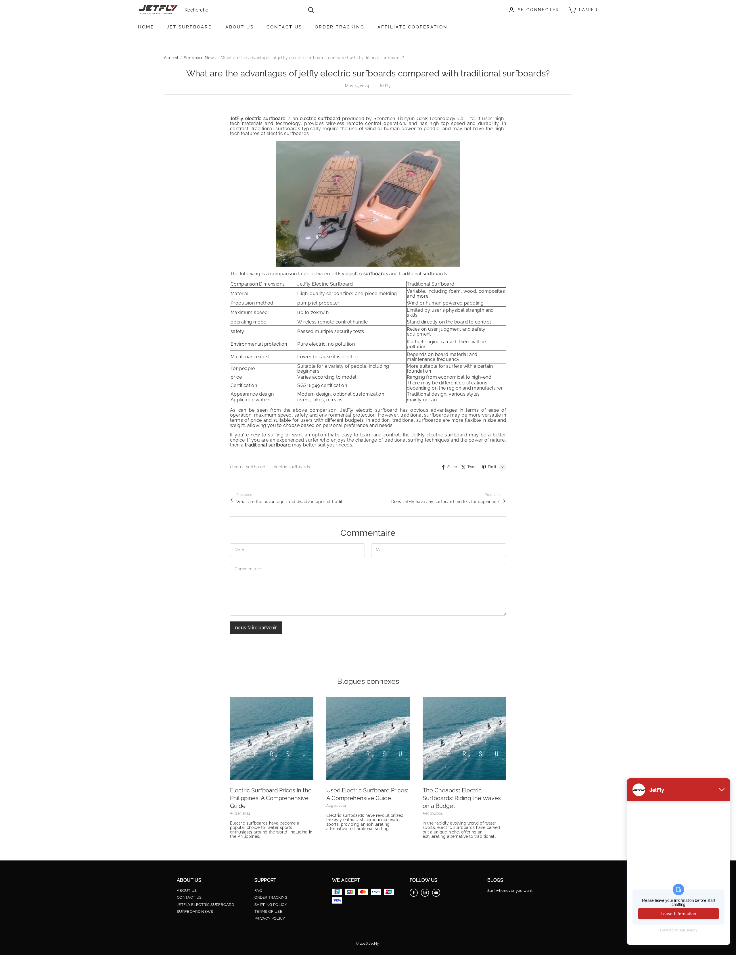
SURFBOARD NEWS (195, 912)
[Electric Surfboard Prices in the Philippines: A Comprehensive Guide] (271, 738)
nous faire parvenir (256, 627)
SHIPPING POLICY (270, 905)
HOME (146, 27)
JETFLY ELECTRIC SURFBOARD (205, 905)
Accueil (171, 57)
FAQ (258, 891)
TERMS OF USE (268, 912)
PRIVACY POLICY (269, 919)
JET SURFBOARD (189, 27)
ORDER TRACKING (340, 27)
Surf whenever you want (509, 891)
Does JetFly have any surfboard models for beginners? (445, 501)
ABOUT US (239, 27)
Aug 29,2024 (240, 813)
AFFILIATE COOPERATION (412, 27)
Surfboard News (200, 57)
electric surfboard (248, 467)
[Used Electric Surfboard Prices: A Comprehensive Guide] (368, 738)
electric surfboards (291, 467)
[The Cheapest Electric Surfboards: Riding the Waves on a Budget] (464, 738)
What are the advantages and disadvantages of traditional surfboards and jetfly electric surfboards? (291, 501)
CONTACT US (284, 27)
